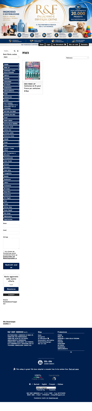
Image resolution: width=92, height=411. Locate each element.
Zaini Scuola (8, 161)
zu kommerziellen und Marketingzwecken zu (10, 256)
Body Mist (7, 191)
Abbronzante (8, 216)
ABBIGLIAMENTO (9, 91)
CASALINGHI (7, 81)
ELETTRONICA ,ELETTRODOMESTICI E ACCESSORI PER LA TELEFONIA (11, 105)
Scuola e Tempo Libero (9, 149)
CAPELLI (6, 75)
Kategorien (41, 337)
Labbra (6, 182)
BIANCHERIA (7, 88)
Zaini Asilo (7, 170)
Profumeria (7, 185)
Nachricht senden (11, 266)
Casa (5, 145)
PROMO (6, 64)
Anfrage (5, 237)
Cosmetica (7, 195)
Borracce (7, 167)
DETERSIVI (7, 84)
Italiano (60, 384)
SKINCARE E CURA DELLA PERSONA (9, 71)
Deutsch (36, 384)
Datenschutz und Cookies (46, 340)
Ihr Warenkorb (58, 44)
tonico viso (7, 130)
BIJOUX (6, 100)
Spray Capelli (8, 210)
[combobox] (77, 57)
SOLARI (6, 139)
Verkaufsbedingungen (44, 342)
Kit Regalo (7, 198)
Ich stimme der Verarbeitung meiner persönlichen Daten (10, 255)
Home (41, 44)
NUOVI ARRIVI (8, 120)
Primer (6, 204)
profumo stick (8, 127)
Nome (5, 223)
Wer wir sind (73, 44)
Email (4, 230)
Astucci (6, 164)
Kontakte (84, 44)
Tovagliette (7, 173)
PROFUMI (6, 78)
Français (52, 384)
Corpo (6, 142)
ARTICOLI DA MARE (10, 111)
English (44, 384)
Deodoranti (7, 179)
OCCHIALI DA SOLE (9, 114)
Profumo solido (8, 133)
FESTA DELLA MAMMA (10, 124)
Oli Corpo (7, 188)
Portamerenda (8, 158)
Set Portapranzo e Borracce (10, 154)
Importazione (8, 219)
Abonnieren (11, 289)
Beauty (6, 176)
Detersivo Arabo (9, 136)
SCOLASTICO (8, 97)
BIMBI (6, 94)
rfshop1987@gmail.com (58, 395)
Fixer (5, 201)
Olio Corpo (7, 213)
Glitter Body (8, 207)
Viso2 (5, 117)
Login (48, 44)
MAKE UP (7, 67)
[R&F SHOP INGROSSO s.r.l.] (46, 23)
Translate (52, 390)
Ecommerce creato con (46, 398)
